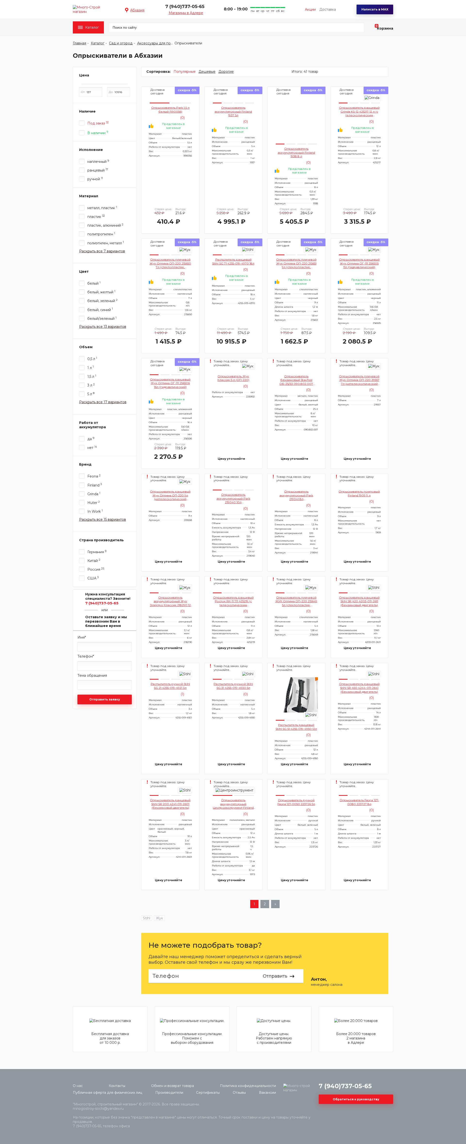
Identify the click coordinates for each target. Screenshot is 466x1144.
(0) (182, 117)
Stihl (146, 918)
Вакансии (267, 1092)
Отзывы (239, 1092)
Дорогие (226, 71)
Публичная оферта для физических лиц (107, 1092)
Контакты (117, 1086)
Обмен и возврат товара (172, 1086)
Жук (159, 918)
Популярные (185, 71)
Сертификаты (208, 1092)
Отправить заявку (104, 699)
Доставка (327, 9)
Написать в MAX (374, 9)
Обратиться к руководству (356, 1099)
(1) (182, 694)
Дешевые (207, 71)
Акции (310, 9)
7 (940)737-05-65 (184, 6)
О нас (78, 1086)
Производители (169, 1092)
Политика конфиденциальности (248, 1086)
